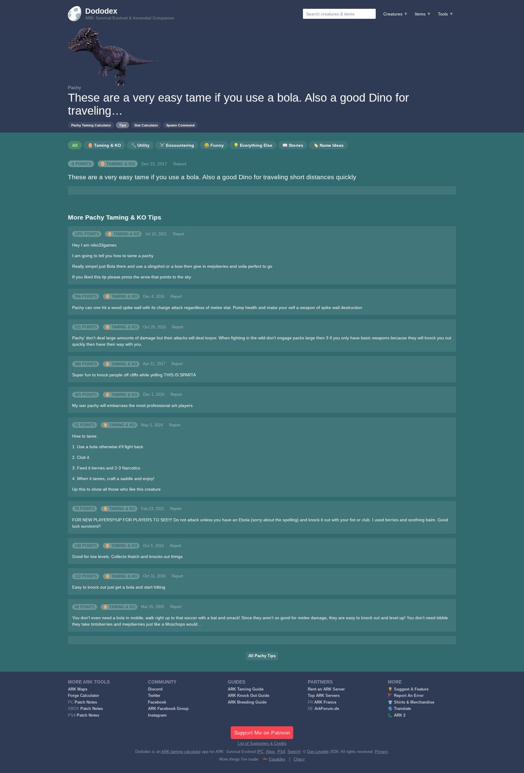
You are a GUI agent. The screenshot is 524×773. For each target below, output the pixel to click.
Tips (122, 125)
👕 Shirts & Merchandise (411, 702)
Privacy (381, 752)
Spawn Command (180, 125)
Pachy (74, 87)
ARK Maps (77, 689)
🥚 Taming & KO (117, 163)
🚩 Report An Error (406, 696)
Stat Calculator (146, 125)
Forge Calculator (83, 696)
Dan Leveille (318, 752)
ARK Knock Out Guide (248, 696)
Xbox (270, 752)
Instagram (157, 715)
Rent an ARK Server (326, 689)
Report (179, 163)
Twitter (154, 696)
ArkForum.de (326, 709)
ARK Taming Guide (246, 689)
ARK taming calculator (181, 752)
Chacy (299, 759)
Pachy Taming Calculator (91, 125)
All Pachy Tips (262, 656)
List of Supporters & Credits (262, 743)
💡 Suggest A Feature (408, 689)
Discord (155, 689)
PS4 (281, 752)
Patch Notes (86, 702)
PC (261, 752)
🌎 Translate (399, 709)
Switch (293, 752)
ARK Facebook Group (168, 709)
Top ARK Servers (324, 696)
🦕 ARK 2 (396, 715)
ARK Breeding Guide (247, 702)
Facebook (157, 702)
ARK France (325, 702)
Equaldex (277, 759)
